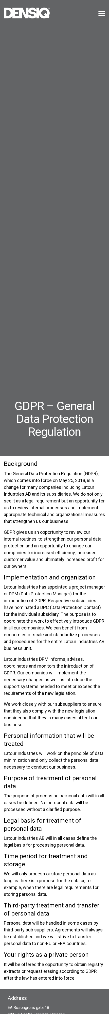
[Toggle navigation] (101, 13)
